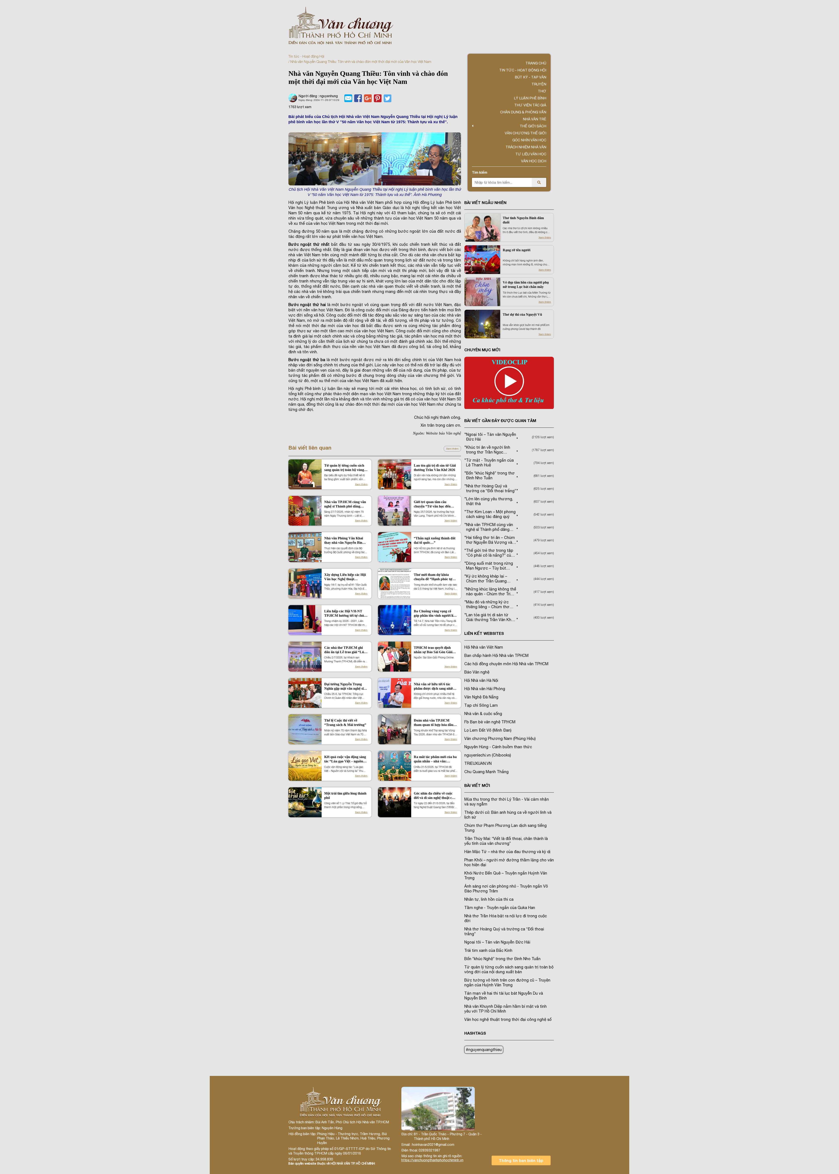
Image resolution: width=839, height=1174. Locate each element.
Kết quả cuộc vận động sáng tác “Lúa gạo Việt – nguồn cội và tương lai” (345, 759)
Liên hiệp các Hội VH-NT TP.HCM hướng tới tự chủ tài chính (344, 613)
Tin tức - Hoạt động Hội (306, 56)
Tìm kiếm (479, 172)
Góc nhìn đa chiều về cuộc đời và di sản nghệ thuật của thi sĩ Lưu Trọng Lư (435, 795)
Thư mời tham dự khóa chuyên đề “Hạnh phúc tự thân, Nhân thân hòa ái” (433, 577)
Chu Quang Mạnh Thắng (486, 771)
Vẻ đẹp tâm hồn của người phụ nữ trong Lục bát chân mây (526, 285)
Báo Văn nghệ (476, 672)
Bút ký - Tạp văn (530, 77)
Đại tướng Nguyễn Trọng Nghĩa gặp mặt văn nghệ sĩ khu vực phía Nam (344, 686)
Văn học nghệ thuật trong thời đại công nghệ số (507, 1019)
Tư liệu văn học (530, 154)
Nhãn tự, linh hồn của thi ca (488, 899)
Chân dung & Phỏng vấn (523, 112)
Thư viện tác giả (530, 105)
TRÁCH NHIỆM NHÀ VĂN (526, 147)
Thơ (542, 91)
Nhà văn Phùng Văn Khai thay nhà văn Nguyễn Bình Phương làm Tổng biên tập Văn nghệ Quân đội (344, 540)
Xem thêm (452, 448)
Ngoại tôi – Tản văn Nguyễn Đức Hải (497, 942)
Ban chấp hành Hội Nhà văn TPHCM (496, 655)
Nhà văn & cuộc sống (483, 713)
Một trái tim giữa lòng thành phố (345, 795)
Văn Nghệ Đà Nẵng (481, 697)
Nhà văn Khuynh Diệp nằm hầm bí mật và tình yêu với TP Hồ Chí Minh (505, 1008)
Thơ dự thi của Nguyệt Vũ (522, 314)
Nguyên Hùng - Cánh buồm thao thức (498, 747)
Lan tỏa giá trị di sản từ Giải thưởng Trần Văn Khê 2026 (435, 468)
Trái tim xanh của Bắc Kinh (488, 950)
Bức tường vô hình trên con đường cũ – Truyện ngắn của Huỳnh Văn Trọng (507, 982)
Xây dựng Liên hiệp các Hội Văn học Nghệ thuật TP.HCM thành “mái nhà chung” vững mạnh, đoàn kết (345, 577)
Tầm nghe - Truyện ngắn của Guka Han (499, 907)
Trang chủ (535, 63)
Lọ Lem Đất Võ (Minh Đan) (487, 730)
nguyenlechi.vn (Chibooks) (487, 755)
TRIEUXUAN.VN (478, 763)
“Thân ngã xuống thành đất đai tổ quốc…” (434, 540)
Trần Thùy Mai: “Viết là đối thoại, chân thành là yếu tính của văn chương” (506, 841)
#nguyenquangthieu (484, 1049)
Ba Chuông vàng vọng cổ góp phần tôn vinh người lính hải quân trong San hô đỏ (435, 613)
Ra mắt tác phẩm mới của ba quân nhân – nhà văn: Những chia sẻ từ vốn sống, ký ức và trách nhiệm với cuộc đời (435, 759)
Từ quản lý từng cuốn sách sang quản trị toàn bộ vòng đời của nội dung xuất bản (344, 468)
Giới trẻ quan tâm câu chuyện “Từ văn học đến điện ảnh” (432, 504)
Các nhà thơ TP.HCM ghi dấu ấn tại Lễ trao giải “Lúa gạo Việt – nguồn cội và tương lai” (345, 650)
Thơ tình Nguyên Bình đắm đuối (523, 220)
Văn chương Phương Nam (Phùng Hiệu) (500, 738)
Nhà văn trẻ (534, 119)
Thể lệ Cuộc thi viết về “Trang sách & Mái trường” (345, 723)
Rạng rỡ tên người (516, 250)
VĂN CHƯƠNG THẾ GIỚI (525, 133)
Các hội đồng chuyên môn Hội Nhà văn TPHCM (506, 663)
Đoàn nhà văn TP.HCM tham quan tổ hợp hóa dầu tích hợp (433, 723)
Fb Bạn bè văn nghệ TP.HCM (489, 722)
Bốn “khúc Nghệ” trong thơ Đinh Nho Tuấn (502, 958)
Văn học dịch (533, 161)
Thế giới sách (533, 126)
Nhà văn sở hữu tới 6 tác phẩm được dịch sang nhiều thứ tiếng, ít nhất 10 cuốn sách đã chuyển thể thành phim (434, 686)
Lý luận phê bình (530, 98)
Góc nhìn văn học (529, 140)
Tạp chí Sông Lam (481, 705)
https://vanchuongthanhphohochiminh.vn (432, 1160)
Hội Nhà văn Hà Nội (481, 680)
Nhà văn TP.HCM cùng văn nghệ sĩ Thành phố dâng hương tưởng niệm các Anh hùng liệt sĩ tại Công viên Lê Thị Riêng (345, 504)
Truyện (539, 84)
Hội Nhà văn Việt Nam (483, 647)
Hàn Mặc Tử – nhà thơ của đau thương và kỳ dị (507, 851)
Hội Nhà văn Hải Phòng (484, 688)
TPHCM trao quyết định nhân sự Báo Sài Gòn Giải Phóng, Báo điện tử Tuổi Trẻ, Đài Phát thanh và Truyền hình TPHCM (435, 650)
